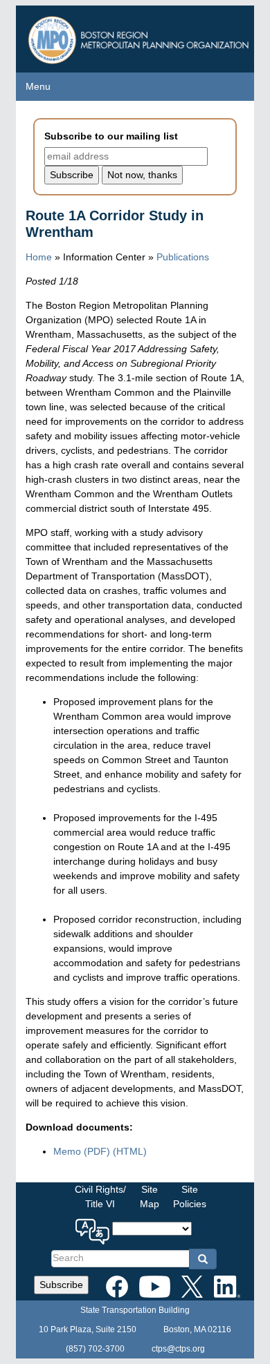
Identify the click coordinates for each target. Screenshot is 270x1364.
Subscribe (61, 1284)
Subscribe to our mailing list (111, 136)
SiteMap (149, 1196)
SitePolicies (189, 1196)
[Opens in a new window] (117, 1283)
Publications (182, 256)
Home (39, 256)
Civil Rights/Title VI (100, 1196)
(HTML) (130, 1151)
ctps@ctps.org (178, 1349)
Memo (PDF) (81, 1151)
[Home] (140, 36)
